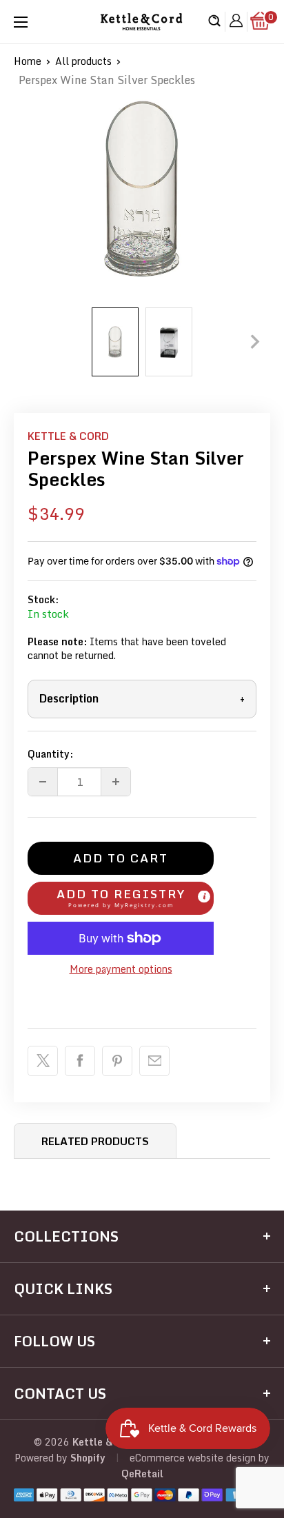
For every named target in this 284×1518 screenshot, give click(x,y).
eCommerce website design (193, 1458)
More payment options (121, 969)
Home (27, 61)
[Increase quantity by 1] (115, 782)
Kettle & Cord (68, 435)
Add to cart (120, 858)
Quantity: (50, 754)
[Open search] (214, 22)
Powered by (42, 1458)
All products (83, 61)
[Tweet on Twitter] (43, 1061)
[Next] (255, 342)
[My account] (236, 22)
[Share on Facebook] (80, 1061)
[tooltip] (204, 897)
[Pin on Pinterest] (117, 1061)
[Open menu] (21, 22)
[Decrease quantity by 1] (42, 782)
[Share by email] (154, 1061)
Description (142, 698)
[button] (121, 898)
